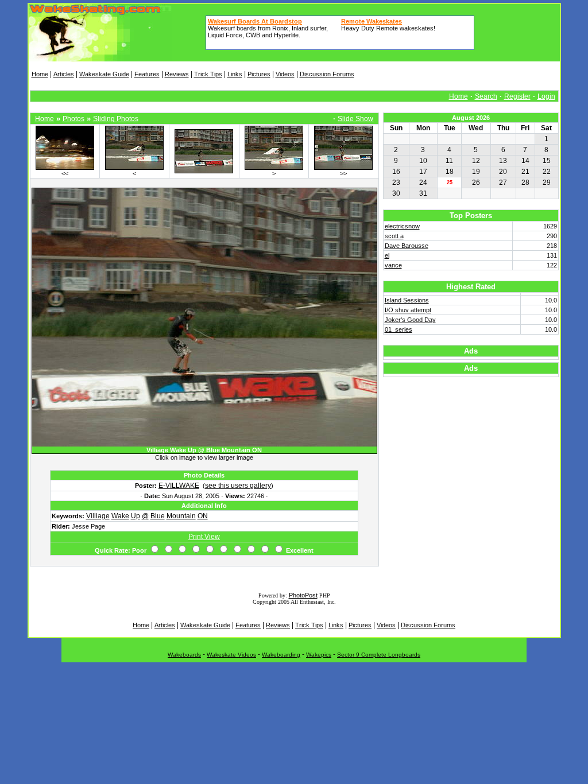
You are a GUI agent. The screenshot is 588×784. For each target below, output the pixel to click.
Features (147, 74)
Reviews (177, 74)
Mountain (181, 516)
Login (546, 96)
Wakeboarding (281, 654)
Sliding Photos (115, 119)
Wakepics (318, 654)
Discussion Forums (327, 74)
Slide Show (355, 119)
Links (234, 74)
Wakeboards (184, 654)
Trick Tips (208, 74)
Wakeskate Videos (231, 654)
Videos (285, 74)
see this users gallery (238, 486)
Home (40, 74)
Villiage (98, 516)
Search (486, 96)
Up (135, 516)
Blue (157, 516)
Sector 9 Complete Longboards (378, 654)
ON (203, 516)
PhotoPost (303, 595)
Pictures (258, 74)
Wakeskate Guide (104, 74)
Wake (120, 516)
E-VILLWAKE (178, 486)
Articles (63, 74)
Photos (73, 119)
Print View (204, 537)
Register (517, 96)
